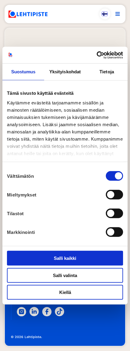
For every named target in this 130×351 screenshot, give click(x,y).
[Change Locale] (104, 13)
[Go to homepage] (28, 14)
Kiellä (65, 292)
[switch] (114, 194)
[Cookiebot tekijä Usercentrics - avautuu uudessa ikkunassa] (96, 55)
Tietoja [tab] (106, 71)
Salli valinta (65, 275)
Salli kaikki (65, 258)
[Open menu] (117, 14)
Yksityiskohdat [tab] (65, 71)
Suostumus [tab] (23, 71)
